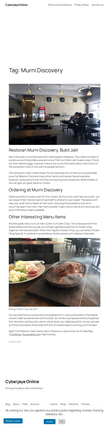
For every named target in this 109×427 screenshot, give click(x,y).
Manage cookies (13, 421)
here (30, 163)
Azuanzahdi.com (31, 334)
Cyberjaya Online (16, 5)
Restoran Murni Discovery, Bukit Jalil (43, 150)
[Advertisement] (54, 39)
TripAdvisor (16, 334)
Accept (50, 421)
